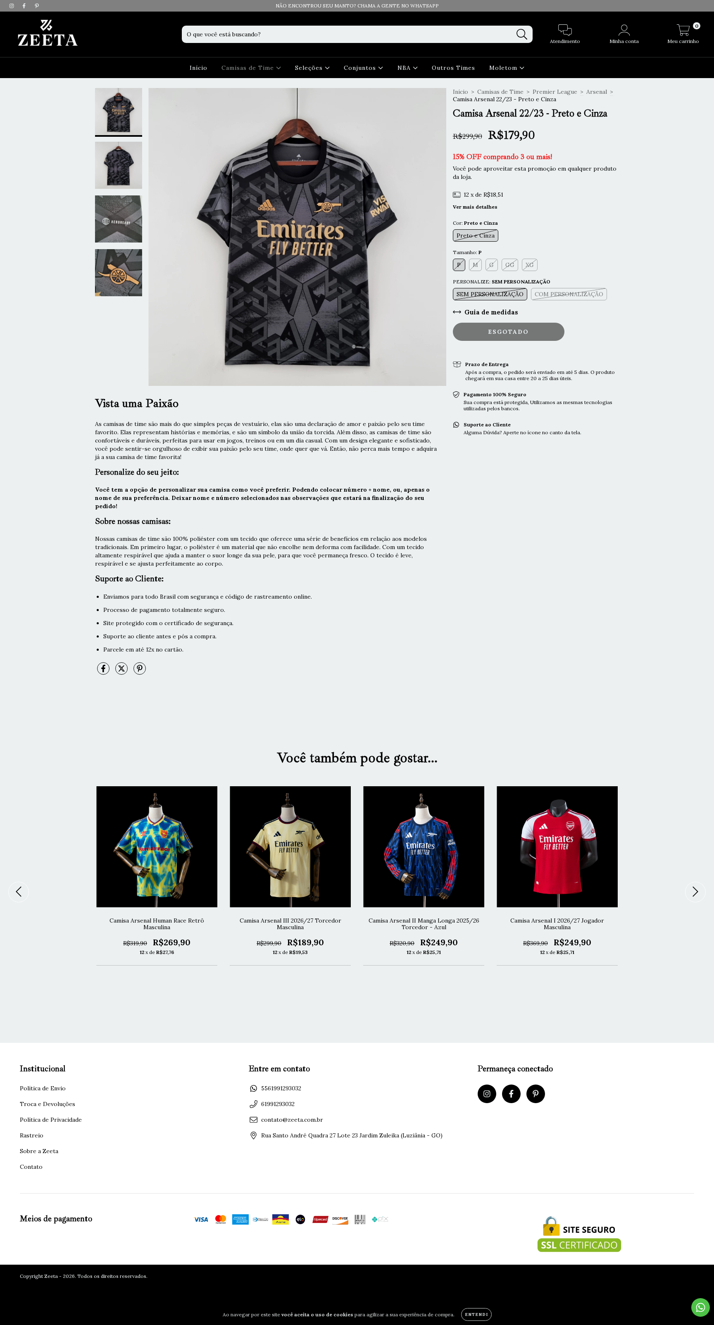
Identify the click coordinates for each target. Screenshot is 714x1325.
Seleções (310, 67)
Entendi (476, 1314)
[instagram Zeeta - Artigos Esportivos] (12, 6)
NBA (405, 67)
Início (198, 67)
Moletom (504, 67)
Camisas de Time (248, 67)
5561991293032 (281, 1088)
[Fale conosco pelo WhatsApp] (700, 1307)
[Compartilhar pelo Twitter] (122, 672)
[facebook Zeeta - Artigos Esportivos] (25, 6)
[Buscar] (522, 34)
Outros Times (453, 67)
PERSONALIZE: (501, 281)
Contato (31, 1166)
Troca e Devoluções (47, 1104)
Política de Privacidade (51, 1119)
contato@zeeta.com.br (292, 1119)
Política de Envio (43, 1088)
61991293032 (278, 1104)
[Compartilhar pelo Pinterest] (139, 672)
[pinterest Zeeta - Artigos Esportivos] (36, 6)
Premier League (555, 91)
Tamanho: (467, 252)
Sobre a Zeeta (39, 1151)
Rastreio (31, 1135)
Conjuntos (361, 67)
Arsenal (596, 91)
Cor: (475, 223)
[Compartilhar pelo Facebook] (104, 672)
